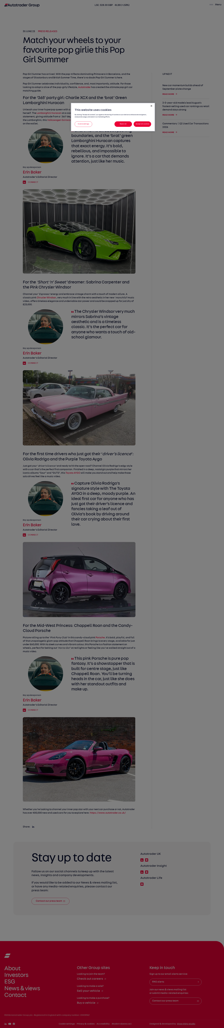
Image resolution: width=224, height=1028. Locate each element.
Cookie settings (83, 124)
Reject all (123, 124)
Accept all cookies (142, 124)
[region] (113, 117)
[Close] (151, 106)
